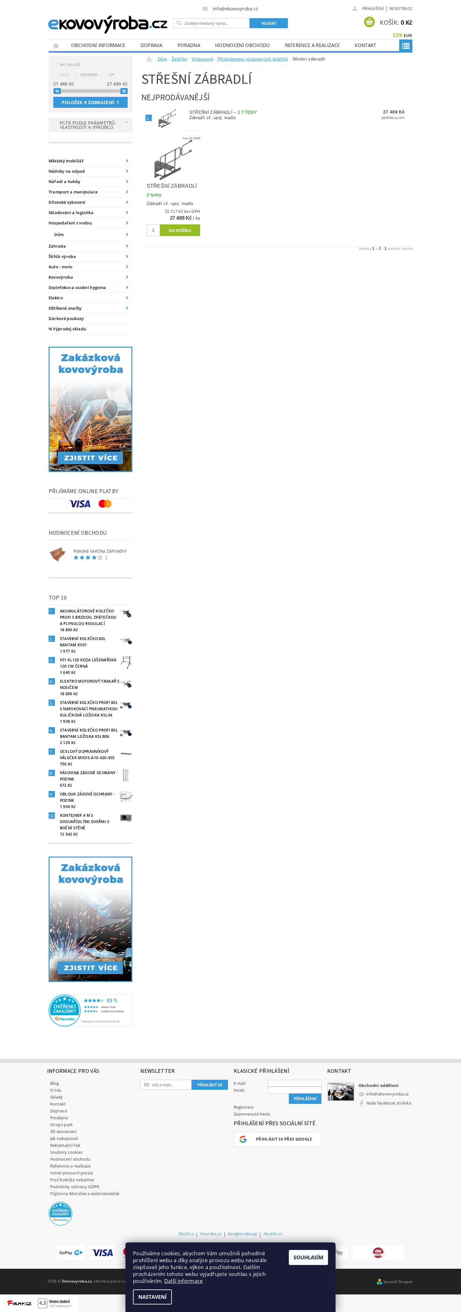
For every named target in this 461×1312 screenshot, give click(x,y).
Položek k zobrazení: (90, 102)
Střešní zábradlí (223, 112)
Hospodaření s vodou (70, 223)
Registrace (400, 8)
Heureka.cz (210, 1234)
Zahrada (57, 246)
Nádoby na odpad (67, 171)
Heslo (239, 1090)
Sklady (56, 1097)
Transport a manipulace (73, 192)
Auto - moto (61, 267)
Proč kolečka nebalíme (72, 1180)
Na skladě (70, 64)
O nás (55, 1090)
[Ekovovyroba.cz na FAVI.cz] (378, 1252)
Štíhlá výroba (62, 256)
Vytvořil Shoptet (398, 1281)
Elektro (56, 298)
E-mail (240, 1083)
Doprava (151, 45)
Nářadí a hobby (64, 181)
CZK (397, 35)
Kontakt (365, 45)
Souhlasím (308, 1257)
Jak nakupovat (64, 1138)
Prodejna (59, 1117)
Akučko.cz (273, 1234)
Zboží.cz (186, 1234)
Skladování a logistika (71, 212)
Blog (54, 1083)
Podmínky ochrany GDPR (74, 1186)
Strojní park (61, 1124)
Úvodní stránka (56, 45)
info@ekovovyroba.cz (387, 1094)
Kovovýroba (61, 277)
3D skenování (63, 1131)
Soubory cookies (66, 1152)
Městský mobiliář (66, 161)
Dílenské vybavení (67, 202)
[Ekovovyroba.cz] (108, 23)
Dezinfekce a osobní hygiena (77, 287)
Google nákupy (242, 1234)
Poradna (189, 45)
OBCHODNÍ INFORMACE (98, 45)
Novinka (89, 74)
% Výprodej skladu (67, 329)
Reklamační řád (65, 1145)
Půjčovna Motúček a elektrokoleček (85, 1193)
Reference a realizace (312, 45)
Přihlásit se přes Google (284, 1139)
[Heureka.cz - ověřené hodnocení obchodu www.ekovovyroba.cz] (91, 1009)
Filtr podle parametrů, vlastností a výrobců (88, 125)
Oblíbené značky (65, 308)
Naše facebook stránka (388, 1103)
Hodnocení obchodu (242, 45)
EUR (408, 35)
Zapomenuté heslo (252, 1114)
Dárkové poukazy (66, 318)
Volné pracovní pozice (71, 1173)
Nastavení (152, 1297)
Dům (59, 234)
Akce (65, 74)
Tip (111, 74)
